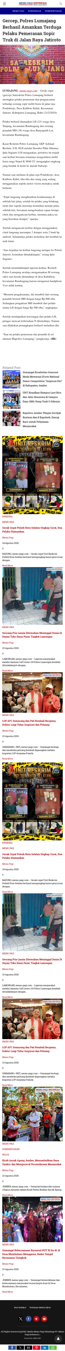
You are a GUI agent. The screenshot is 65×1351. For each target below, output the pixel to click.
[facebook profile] (28, 1319)
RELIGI (5, 1154)
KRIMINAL (7, 516)
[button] (12, 1348)
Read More (7, 565)
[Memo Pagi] (33, 2)
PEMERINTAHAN (53, 11)
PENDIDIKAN (34, 11)
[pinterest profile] (36, 1319)
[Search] (60, 4)
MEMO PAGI (18, 11)
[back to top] (58, 1339)
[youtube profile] (44, 1319)
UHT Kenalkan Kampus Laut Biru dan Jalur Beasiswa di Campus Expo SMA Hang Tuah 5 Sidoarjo (42, 397)
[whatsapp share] (53, 1348)
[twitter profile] (21, 1319)
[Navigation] (3, 4)
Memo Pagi (8, 537)
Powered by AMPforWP (32, 1338)
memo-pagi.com (28, 90)
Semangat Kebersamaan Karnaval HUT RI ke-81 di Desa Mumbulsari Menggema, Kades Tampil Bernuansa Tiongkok (31, 1254)
